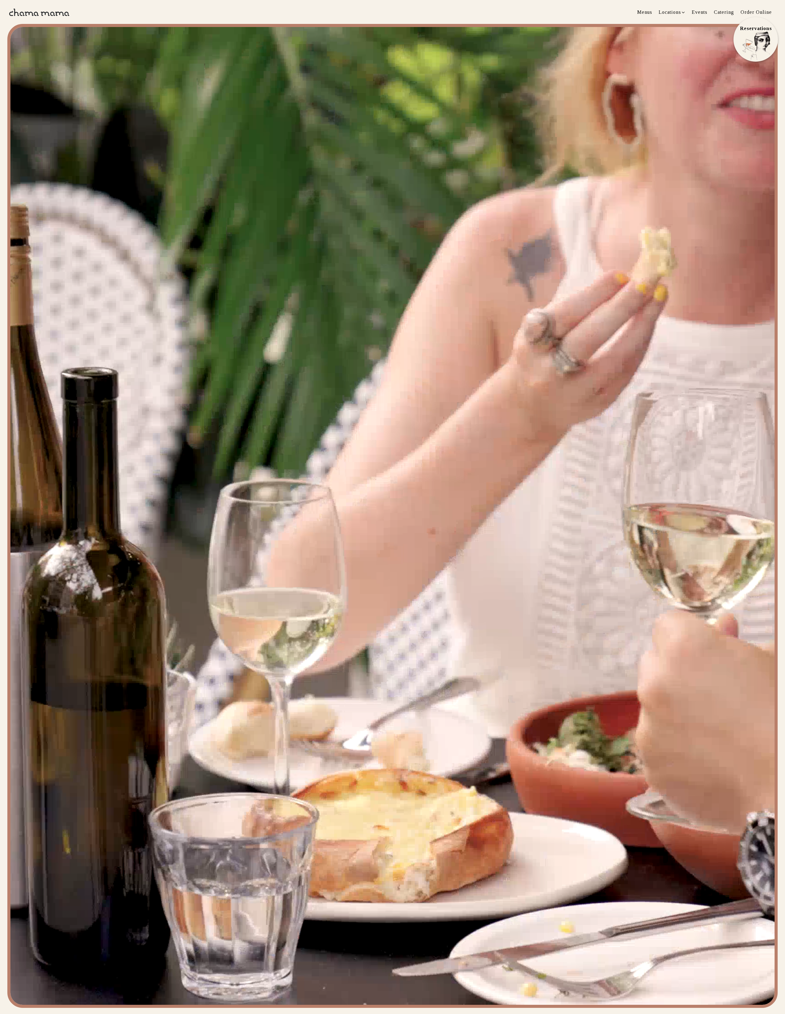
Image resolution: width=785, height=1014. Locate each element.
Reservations (756, 28)
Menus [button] (644, 12)
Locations (672, 12)
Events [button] (699, 12)
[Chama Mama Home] (39, 12)
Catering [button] (724, 12)
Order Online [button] (756, 12)
